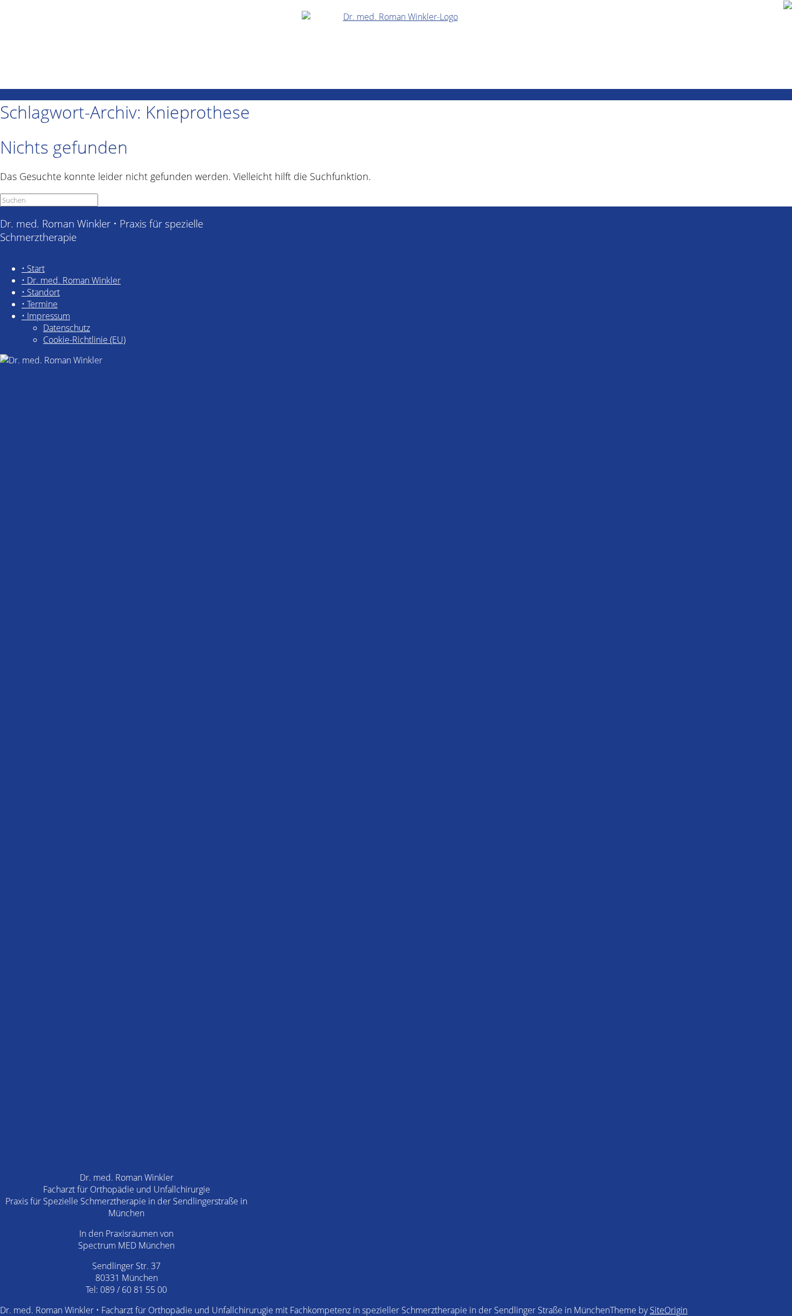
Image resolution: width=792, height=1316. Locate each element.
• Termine (40, 304)
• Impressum (46, 316)
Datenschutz (66, 328)
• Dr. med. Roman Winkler (71, 280)
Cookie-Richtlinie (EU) (84, 340)
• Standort (41, 292)
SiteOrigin (668, 1310)
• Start (33, 268)
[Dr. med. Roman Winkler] (396, 44)
